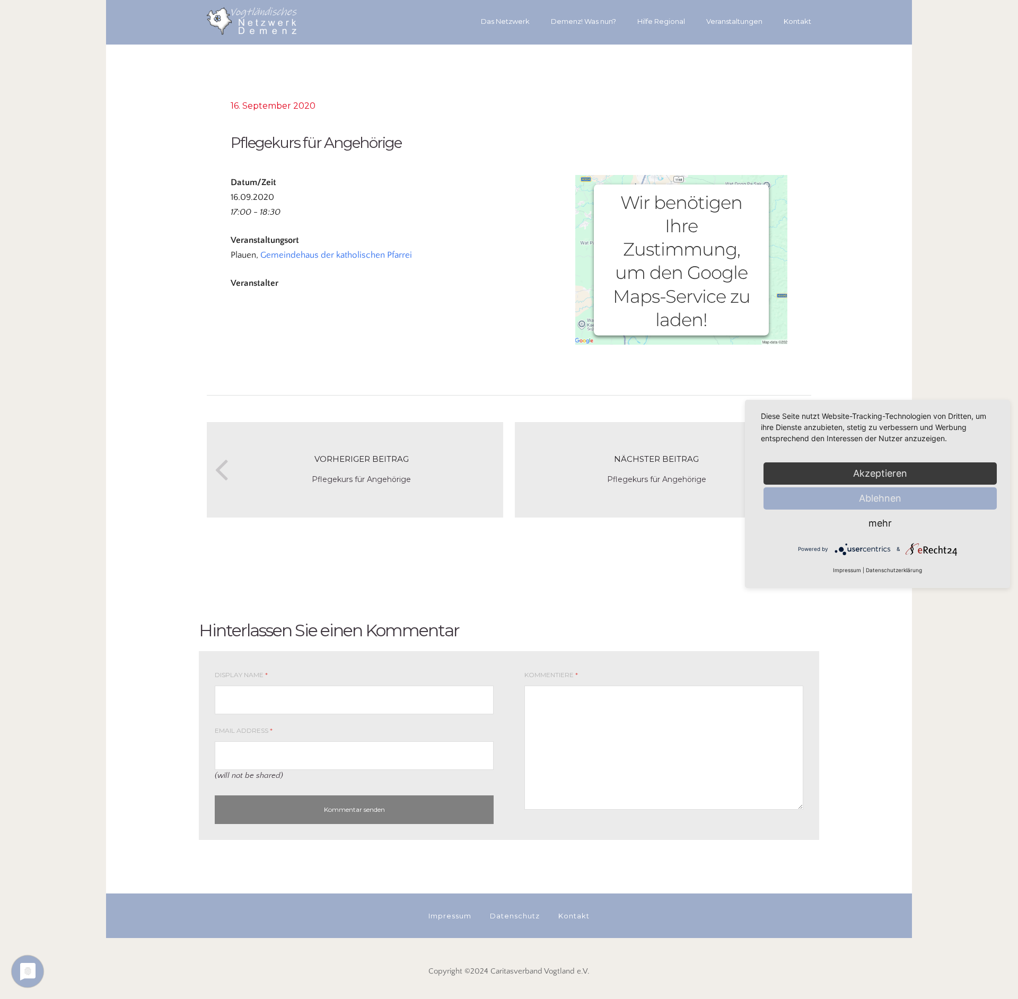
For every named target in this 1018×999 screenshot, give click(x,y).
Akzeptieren (880, 473)
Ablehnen (880, 498)
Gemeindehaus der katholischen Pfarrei (336, 255)
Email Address (244, 730)
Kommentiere (551, 675)
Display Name (241, 675)
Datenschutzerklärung (894, 570)
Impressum (847, 570)
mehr (880, 523)
